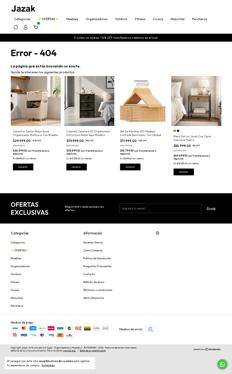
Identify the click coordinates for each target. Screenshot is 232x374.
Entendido (48, 365)
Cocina (158, 19)
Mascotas (178, 19)
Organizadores (97, 19)
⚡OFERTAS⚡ (48, 19)
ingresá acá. (69, 350)
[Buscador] (16, 28)
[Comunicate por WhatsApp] (222, 364)
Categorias (22, 19)
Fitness (140, 19)
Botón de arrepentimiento (93, 350)
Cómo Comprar (93, 250)
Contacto (89, 274)
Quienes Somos (93, 242)
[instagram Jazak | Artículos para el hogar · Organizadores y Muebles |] (157, 233)
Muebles (72, 19)
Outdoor (121, 19)
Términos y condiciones (97, 290)
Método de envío (93, 282)
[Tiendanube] (207, 350)
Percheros (199, 19)
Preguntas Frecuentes (97, 266)
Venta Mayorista (93, 298)
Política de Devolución (97, 258)
